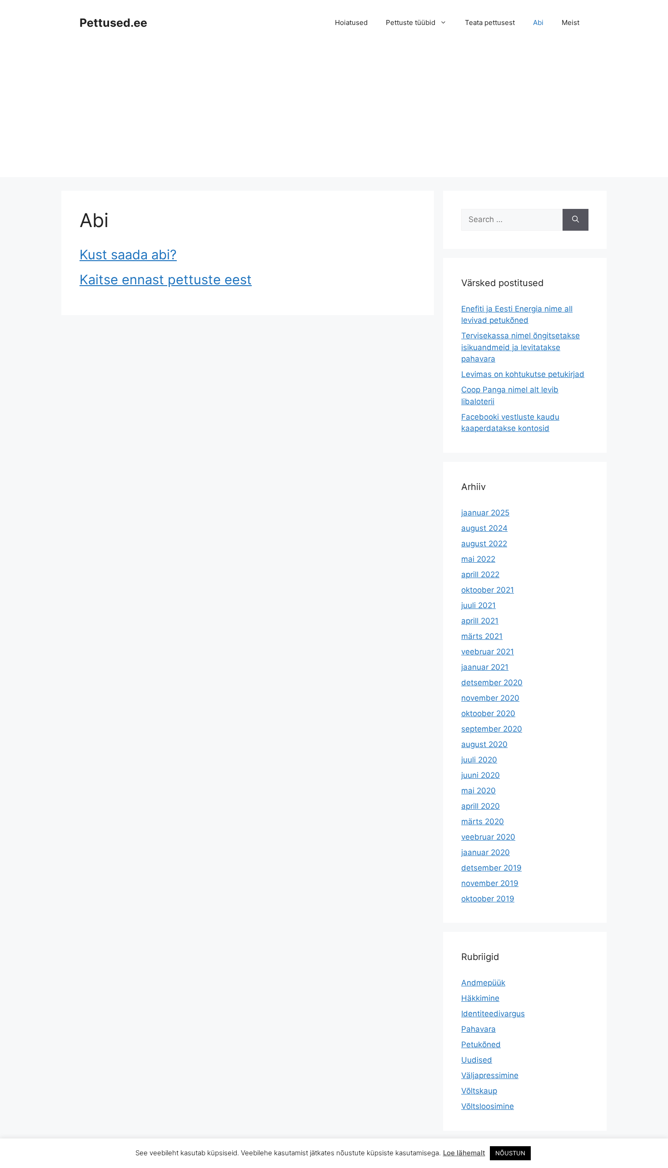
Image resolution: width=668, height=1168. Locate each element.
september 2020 (491, 728)
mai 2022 (478, 559)
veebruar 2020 (488, 836)
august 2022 (484, 543)
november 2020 (490, 698)
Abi (538, 22)
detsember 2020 (492, 682)
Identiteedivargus (493, 1013)
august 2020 (484, 744)
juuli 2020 (479, 759)
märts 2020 (482, 821)
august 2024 (484, 528)
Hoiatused (351, 22)
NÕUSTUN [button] (510, 1153)
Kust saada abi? (128, 254)
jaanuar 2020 (485, 852)
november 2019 (489, 883)
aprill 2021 (480, 620)
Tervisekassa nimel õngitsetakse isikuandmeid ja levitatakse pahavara (520, 347)
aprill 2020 (480, 806)
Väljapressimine (489, 1075)
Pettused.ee (113, 23)
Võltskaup (479, 1090)
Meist (570, 22)
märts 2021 (482, 636)
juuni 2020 (480, 775)
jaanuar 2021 (484, 667)
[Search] (575, 220)
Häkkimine (480, 998)
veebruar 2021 (487, 651)
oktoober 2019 (487, 898)
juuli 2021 (478, 605)
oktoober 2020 (488, 713)
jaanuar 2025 (485, 512)
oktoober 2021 (487, 589)
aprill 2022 (480, 574)
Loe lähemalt (464, 1152)
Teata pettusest (490, 22)
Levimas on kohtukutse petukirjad (522, 374)
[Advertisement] (334, 113)
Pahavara (478, 1029)
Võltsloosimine (487, 1106)
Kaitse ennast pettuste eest (166, 279)
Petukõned (481, 1044)
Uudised (476, 1059)
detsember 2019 (491, 867)
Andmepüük (483, 982)
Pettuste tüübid (410, 22)
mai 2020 (478, 790)
